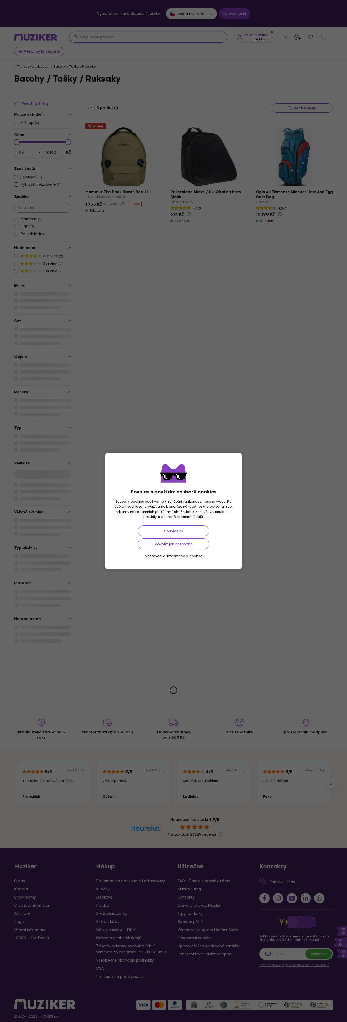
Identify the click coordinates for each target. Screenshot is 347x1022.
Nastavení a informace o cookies (173, 556)
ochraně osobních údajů (182, 517)
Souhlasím (173, 531)
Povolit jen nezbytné (174, 544)
